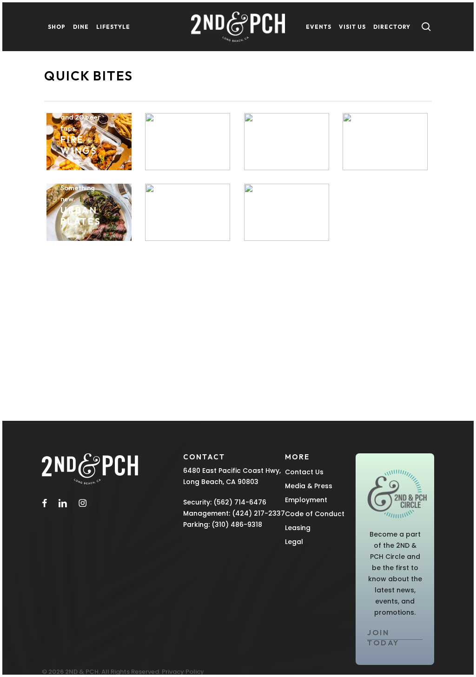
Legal (294, 541)
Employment (306, 499)
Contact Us (304, 472)
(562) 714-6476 (239, 502)
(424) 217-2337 (258, 513)
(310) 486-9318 (237, 524)
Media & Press (308, 486)
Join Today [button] (383, 637)
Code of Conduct (314, 513)
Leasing (298, 527)
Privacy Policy (183, 671)
